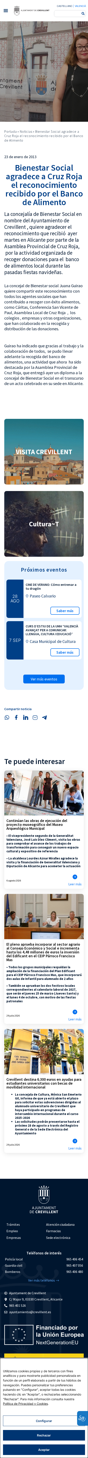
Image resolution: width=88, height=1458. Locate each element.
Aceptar (44, 1450)
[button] (5, 10)
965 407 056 (74, 1265)
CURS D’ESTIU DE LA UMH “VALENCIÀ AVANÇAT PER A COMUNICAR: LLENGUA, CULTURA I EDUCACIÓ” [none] (52, 630)
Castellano (64, 6)
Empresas (13, 1237)
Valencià (80, 6)
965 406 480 (74, 1271)
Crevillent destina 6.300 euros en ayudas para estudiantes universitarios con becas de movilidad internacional (43, 1083)
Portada (10, 131)
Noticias (26, 131)
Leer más (75, 884)
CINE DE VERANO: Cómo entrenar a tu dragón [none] (51, 586)
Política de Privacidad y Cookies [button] (25, 1403)
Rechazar (44, 1435)
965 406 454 (74, 1259)
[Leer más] (75, 877)
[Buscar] (83, 13)
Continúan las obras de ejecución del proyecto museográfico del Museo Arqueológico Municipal (36, 824)
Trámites (13, 1224)
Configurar (44, 1421)
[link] (31, 11)
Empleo (12, 1231)
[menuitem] (24, 1224)
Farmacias (53, 1231)
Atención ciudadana (60, 1224)
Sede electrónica (58, 1237)
